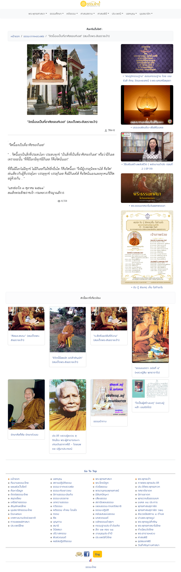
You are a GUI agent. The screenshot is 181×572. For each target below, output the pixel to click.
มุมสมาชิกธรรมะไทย (21, 510)
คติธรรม (71, 13)
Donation (16, 514)
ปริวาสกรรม (59, 533)
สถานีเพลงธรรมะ (104, 502)
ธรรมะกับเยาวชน (62, 490)
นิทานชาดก (144, 494)
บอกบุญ (130, 13)
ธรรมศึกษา (56, 13)
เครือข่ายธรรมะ (19, 502)
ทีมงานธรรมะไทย (20, 483)
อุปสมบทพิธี (144, 541)
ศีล (54, 518)
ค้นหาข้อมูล (17, 490)
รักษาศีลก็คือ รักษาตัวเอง (24, 434)
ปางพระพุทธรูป (146, 518)
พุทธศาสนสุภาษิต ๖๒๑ (150, 510)
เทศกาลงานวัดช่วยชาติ (23, 518)
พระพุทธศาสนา (36, 13)
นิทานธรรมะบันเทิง (63, 494)
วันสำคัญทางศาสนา (148, 545)
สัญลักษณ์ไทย (18, 506)
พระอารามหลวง (146, 533)
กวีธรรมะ (58, 506)
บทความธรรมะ (61, 502)
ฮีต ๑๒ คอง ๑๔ (104, 529)
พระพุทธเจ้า (144, 479)
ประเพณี (116, 13)
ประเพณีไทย (17, 525)
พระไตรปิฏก (102, 483)
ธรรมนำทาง (100, 421)
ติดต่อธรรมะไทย (19, 494)
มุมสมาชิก (145, 13)
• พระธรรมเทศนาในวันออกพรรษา (147, 205)
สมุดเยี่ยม (16, 498)
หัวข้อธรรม (101, 486)
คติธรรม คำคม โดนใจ (65, 510)
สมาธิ (56, 525)
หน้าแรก (15, 36)
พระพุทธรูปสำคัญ (147, 521)
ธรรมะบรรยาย (61, 498)
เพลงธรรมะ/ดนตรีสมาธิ (108, 506)
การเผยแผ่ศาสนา (20, 521)
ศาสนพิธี (102, 13)
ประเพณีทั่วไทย (103, 537)
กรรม (56, 514)
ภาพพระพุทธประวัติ (148, 483)
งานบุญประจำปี (103, 533)
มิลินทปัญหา (102, 494)
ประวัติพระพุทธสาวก (149, 486)
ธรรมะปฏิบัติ (102, 510)
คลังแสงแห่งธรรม (105, 514)
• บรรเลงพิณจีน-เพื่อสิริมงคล (147, 127)
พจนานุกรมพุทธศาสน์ (107, 490)
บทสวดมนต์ (101, 518)
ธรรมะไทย (91, 567)
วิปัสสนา (57, 529)
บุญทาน (57, 521)
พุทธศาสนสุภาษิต (147, 506)
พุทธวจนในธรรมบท (148, 498)
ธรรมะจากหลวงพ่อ (34, 36)
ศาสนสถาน (87, 13)
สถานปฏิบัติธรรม (62, 483)
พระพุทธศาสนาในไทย (149, 525)
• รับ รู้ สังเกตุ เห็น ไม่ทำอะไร (147, 287)
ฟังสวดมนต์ (59, 537)
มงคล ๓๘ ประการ (148, 502)
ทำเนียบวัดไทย (145, 529)
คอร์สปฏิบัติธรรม (62, 541)
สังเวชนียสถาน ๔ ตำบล (151, 514)
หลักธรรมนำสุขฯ (104, 521)
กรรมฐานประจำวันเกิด (107, 525)
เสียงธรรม (101, 498)
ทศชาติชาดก (145, 490)
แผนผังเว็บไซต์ (19, 486)
